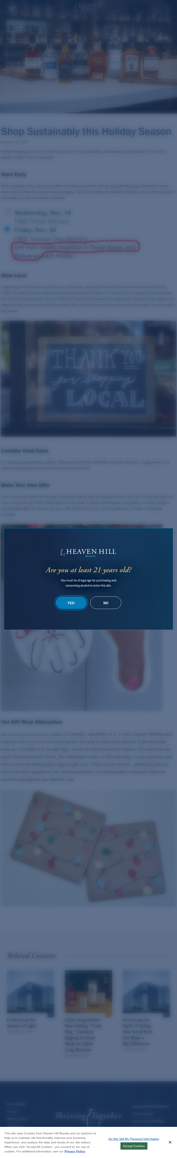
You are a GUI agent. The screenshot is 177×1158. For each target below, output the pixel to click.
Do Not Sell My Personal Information (134, 1139)
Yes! (71, 603)
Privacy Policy (75, 1151)
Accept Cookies (134, 1146)
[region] (88, 1142)
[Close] (170, 1142)
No (105, 603)
